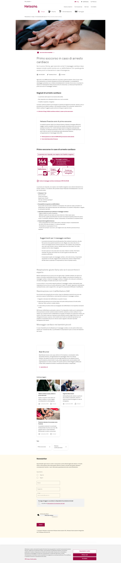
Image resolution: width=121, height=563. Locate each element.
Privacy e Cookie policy (31, 559)
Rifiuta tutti (85, 554)
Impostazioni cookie (84, 551)
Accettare (84, 558)
